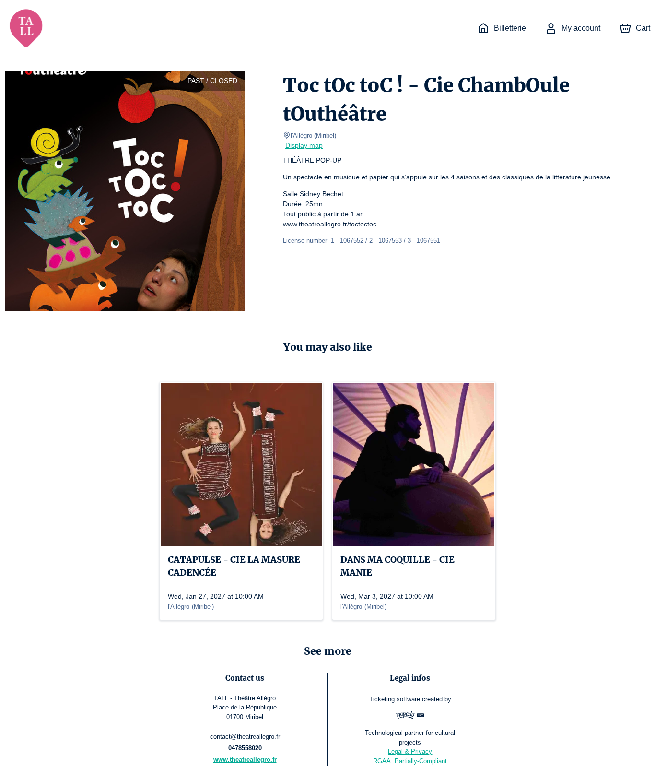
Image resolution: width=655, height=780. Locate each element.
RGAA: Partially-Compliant (410, 761)
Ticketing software (394, 699)
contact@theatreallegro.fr (245, 736)
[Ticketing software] (410, 716)
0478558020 (245, 748)
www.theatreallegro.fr (245, 759)
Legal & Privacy (410, 751)
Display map (304, 145)
